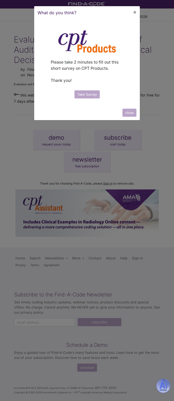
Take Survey (87, 94)
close (129, 113)
